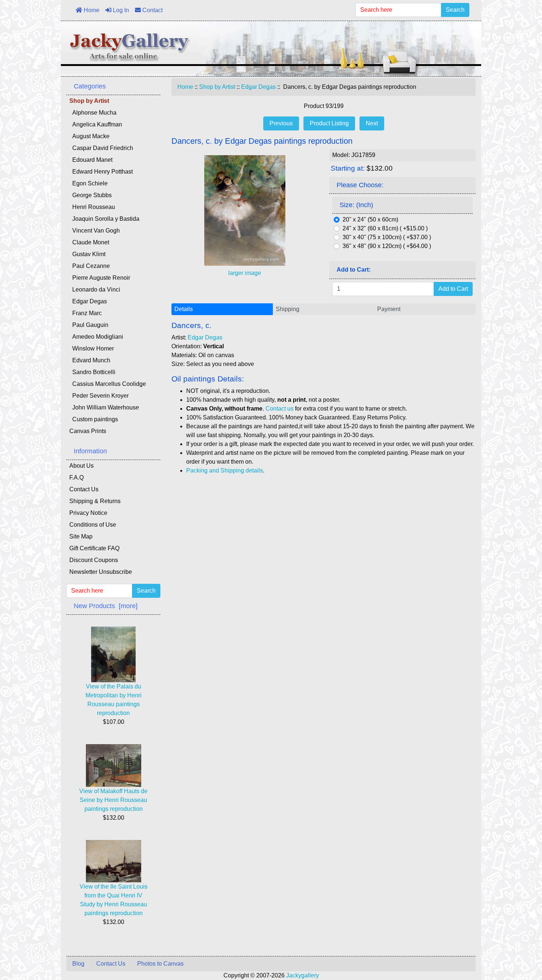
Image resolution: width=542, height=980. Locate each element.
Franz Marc (85, 313)
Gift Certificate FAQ (94, 548)
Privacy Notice (88, 513)
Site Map (81, 536)
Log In (120, 10)
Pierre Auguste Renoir (99, 278)
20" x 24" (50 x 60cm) (370, 219)
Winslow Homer (91, 348)
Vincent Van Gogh (94, 230)
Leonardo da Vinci (94, 289)
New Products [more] (106, 606)
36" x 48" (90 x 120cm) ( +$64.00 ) (387, 246)
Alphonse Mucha (93, 112)
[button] (519, 944)
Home (91, 10)
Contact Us (83, 489)
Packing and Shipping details (224, 470)
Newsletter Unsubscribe (100, 572)
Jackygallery (302, 975)
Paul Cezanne (89, 266)
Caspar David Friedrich (101, 148)
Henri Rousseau (92, 207)
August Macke (89, 136)
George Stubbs (90, 195)
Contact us (279, 408)
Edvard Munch (89, 360)
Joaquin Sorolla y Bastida (104, 219)
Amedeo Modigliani (96, 337)
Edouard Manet (90, 160)
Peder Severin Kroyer (99, 396)
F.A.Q (76, 477)
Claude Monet (89, 242)
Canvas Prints (87, 431)
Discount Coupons (93, 560)
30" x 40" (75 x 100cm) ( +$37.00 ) (387, 237)
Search (455, 10)
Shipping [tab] (287, 309)
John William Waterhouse (104, 407)
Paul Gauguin (88, 325)
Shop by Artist (217, 87)
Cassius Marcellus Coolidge (107, 384)
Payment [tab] (388, 309)
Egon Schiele (88, 183)
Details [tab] (183, 309)
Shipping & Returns (95, 501)
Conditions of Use (92, 525)
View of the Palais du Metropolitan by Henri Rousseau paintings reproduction (114, 699)
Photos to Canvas (160, 963)
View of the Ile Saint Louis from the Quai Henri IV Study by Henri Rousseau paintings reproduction (113, 899)
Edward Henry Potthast (101, 171)
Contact (152, 10)
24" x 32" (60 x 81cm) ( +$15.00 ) (385, 228)
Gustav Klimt (87, 254)
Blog (78, 963)
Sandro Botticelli (92, 372)
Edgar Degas (258, 87)
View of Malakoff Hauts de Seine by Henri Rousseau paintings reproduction (113, 800)
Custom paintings (93, 419)
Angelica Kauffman (95, 124)
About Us (81, 466)
